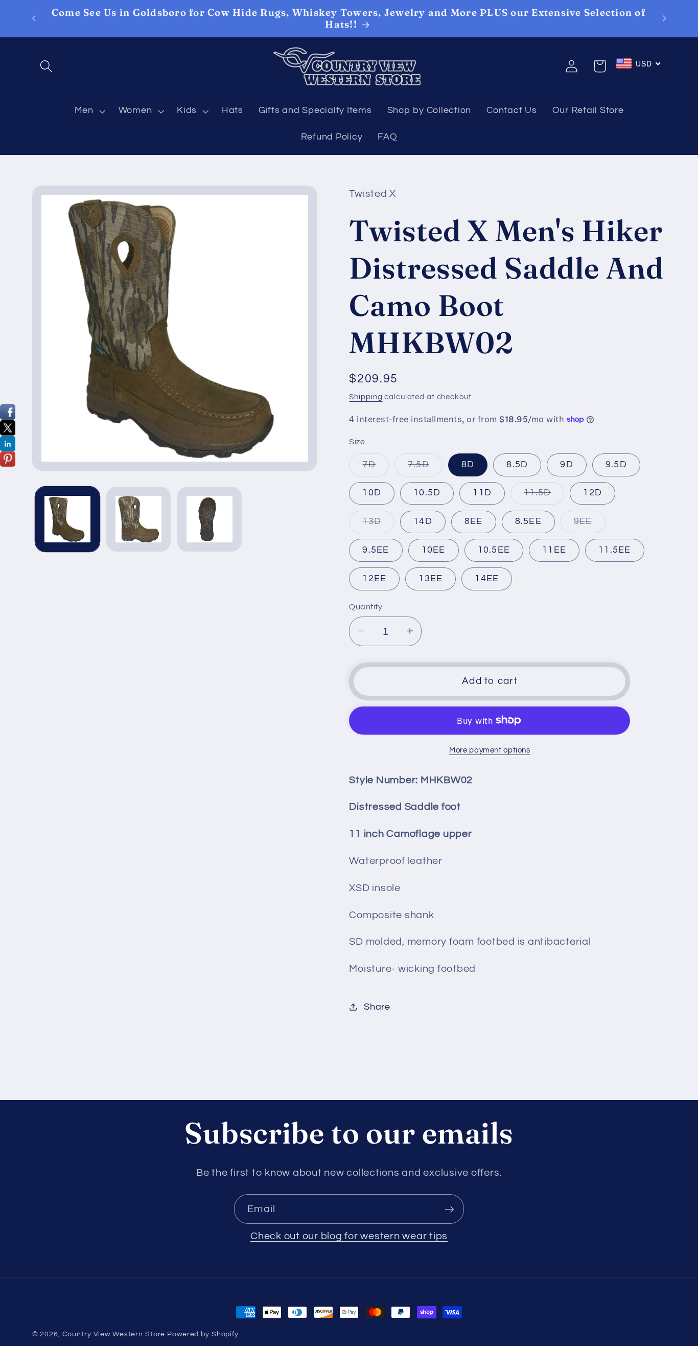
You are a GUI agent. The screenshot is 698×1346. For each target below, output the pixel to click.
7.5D (425, 467)
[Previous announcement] (33, 18)
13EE (430, 578)
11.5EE (614, 549)
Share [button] (377, 1007)
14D (422, 521)
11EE (554, 549)
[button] (46, 66)
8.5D (517, 464)
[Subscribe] (449, 1209)
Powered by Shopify (203, 1334)
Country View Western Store (114, 1334)
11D (482, 492)
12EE (374, 578)
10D (371, 492)
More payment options (489, 750)
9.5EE (375, 549)
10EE (434, 549)
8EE (473, 521)
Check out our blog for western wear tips (349, 1236)
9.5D (616, 464)
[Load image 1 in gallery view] (67, 519)
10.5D (426, 492)
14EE (487, 578)
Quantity (365, 606)
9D (566, 464)
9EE (590, 524)
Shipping (365, 396)
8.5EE (528, 521)
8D (468, 464)
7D (375, 467)
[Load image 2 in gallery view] (138, 519)
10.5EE (494, 549)
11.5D (544, 496)
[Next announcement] (664, 18)
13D (378, 524)
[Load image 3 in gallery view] (209, 519)
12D (592, 492)
